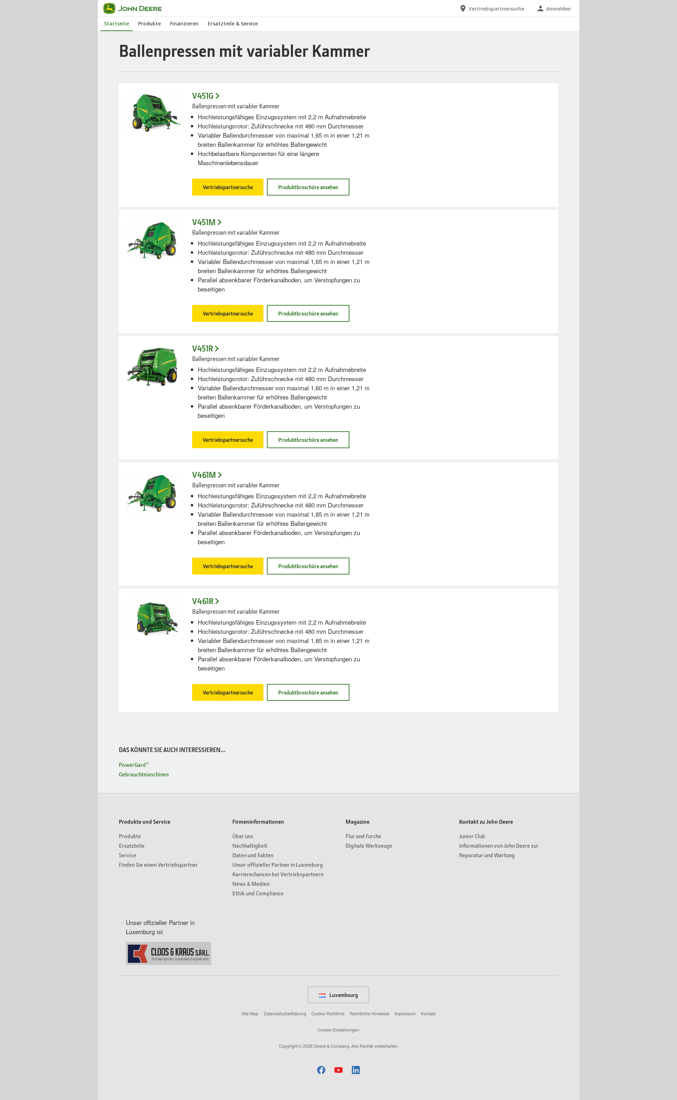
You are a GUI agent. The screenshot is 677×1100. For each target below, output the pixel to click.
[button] (321, 1070)
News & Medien (250, 883)
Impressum (405, 1013)
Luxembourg (343, 994)
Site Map (250, 1013)
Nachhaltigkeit (249, 845)
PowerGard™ (134, 764)
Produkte (149, 23)
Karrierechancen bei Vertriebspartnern (277, 874)
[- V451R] (155, 366)
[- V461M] (155, 493)
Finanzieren (184, 23)
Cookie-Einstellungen (338, 1030)
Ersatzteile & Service (233, 23)
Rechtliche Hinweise (369, 1013)
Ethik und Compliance (257, 893)
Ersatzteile (132, 845)
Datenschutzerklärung (285, 1013)
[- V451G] (155, 114)
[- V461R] (155, 619)
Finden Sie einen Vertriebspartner (158, 864)
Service (127, 855)
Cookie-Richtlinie (327, 1013)
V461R (202, 601)
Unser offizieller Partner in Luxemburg (277, 864)
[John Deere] (136, 8)
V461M (204, 475)
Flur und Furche (363, 836)
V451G (203, 96)
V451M (204, 222)
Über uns (242, 836)
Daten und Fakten (252, 855)
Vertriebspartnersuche (228, 187)
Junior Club (472, 836)
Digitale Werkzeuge (369, 845)
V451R (202, 348)
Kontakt (428, 1013)
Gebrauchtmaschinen (144, 774)
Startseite (116, 23)
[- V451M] (155, 240)
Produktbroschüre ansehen (308, 187)
